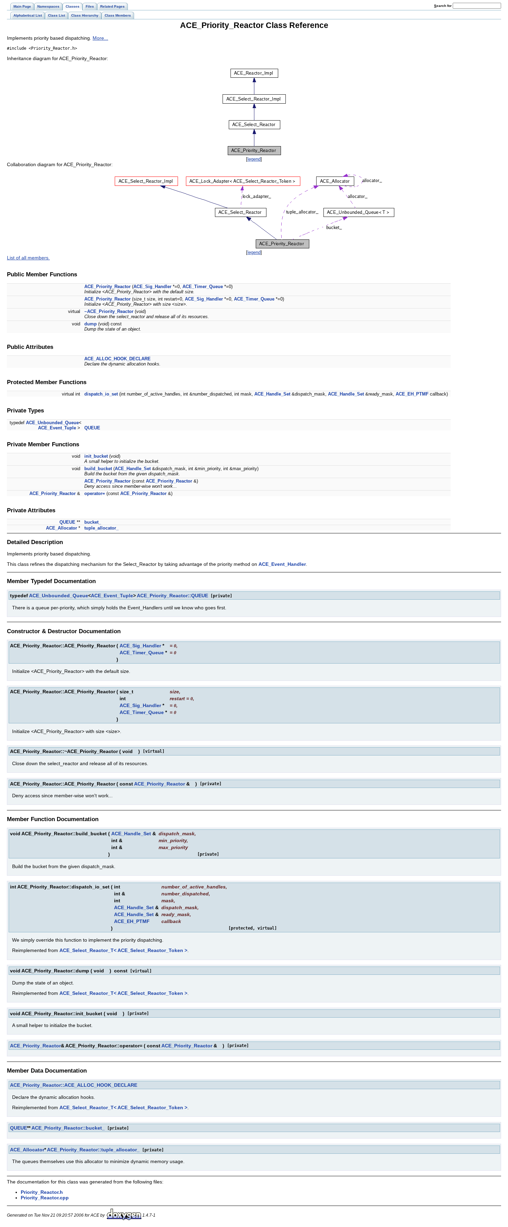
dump (90, 323)
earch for (443, 6)
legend (254, 159)
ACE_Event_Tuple (57, 427)
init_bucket (96, 456)
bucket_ (92, 522)
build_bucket (98, 468)
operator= (94, 493)
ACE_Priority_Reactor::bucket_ (68, 1128)
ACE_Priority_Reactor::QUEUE (172, 595)
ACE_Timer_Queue (202, 286)
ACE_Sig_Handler (152, 286)
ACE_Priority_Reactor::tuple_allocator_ (93, 1149)
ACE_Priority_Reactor (107, 286)
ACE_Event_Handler (282, 564)
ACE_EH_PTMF (412, 394)
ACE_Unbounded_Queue (52, 422)
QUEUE (92, 427)
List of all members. (28, 257)
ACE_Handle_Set (272, 394)
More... (100, 38)
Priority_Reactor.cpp (45, 1197)
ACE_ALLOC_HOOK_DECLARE (117, 358)
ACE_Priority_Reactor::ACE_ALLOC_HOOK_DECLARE (73, 1085)
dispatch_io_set (101, 394)
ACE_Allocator (61, 528)
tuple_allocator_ (101, 528)
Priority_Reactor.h (42, 1192)
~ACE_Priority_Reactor (108, 311)
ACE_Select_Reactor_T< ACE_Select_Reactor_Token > (123, 950)
